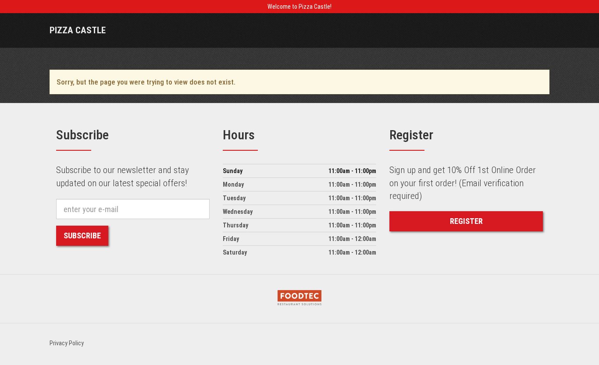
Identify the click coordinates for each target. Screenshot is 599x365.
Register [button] (466, 221)
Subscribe (82, 235)
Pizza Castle (78, 30)
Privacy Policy (67, 343)
